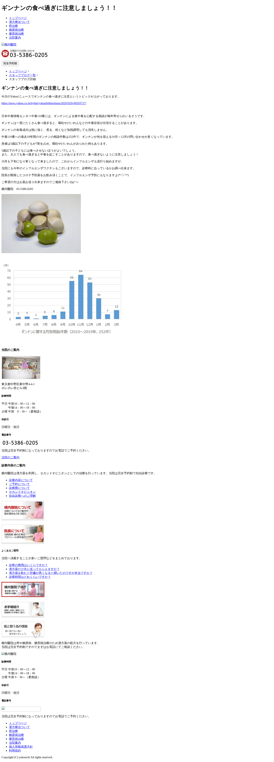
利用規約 (15, 750)
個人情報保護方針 (21, 746)
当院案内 (15, 37)
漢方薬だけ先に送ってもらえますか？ (34, 569)
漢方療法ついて (19, 21)
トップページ (18, 18)
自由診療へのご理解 (22, 495)
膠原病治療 (16, 33)
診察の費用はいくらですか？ (28, 565)
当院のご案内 (10, 457)
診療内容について (21, 480)
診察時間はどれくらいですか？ (30, 576)
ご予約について (19, 484)
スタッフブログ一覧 (22, 75)
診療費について (19, 487)
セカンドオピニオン (22, 491)
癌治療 (13, 25)
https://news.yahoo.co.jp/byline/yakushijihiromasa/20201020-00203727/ (43, 103)
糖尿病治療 (16, 29)
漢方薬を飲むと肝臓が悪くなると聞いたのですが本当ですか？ (50, 572)
